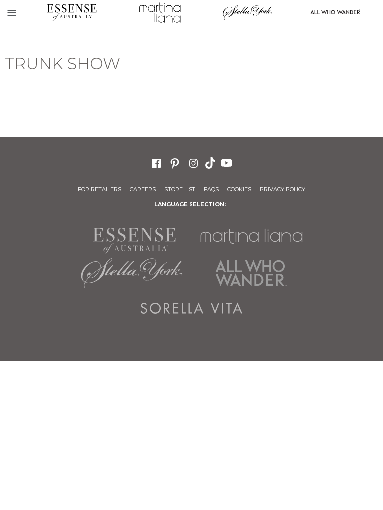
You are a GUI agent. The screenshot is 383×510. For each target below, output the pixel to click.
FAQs (211, 189)
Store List (179, 189)
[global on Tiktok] (211, 162)
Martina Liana (159, 12)
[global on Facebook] (156, 162)
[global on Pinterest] (175, 162)
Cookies (239, 189)
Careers (143, 189)
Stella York (247, 12)
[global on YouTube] (227, 162)
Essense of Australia (72, 12)
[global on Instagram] (193, 162)
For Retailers (99, 189)
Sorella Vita (191, 308)
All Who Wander (251, 273)
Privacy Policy (282, 189)
